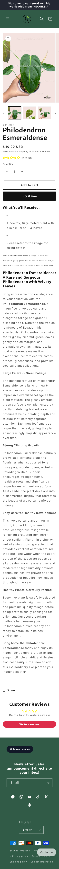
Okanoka (25, 850)
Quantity (8, 164)
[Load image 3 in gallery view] (44, 112)
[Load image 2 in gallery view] (29, 112)
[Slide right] (55, 113)
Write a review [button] (29, 724)
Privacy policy (20, 856)
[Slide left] (3, 113)
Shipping (23, 151)
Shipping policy (18, 862)
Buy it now (30, 196)
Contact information (41, 862)
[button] (7, 19)
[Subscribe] (48, 782)
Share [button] (11, 690)
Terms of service (41, 856)
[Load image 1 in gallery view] (14, 112)
